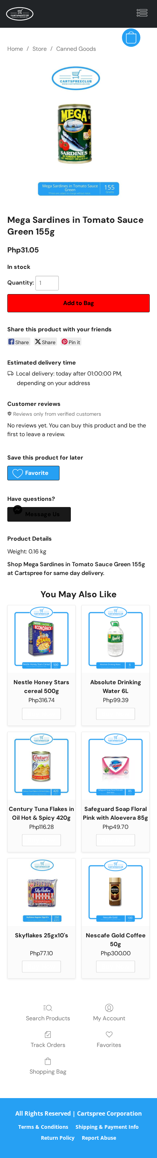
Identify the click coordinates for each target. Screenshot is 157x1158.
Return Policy (57, 1137)
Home (15, 49)
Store (39, 49)
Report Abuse (99, 1137)
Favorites (109, 1045)
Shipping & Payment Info (107, 1126)
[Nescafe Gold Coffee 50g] (115, 892)
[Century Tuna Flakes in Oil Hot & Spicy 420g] (41, 766)
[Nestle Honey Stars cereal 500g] (41, 639)
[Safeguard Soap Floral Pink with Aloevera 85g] (115, 766)
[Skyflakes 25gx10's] (41, 892)
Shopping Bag (48, 1071)
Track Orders (48, 1045)
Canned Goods (76, 49)
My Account (109, 1018)
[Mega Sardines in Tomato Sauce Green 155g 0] (78, 132)
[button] (20, 14)
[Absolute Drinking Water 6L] (115, 639)
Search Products (48, 1018)
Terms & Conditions (43, 1126)
